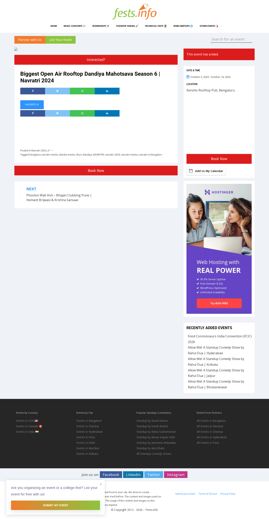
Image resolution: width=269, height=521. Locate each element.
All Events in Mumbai (210, 426)
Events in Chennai (87, 426)
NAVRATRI (98, 154)
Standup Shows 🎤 (127, 25)
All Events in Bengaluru (211, 421)
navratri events (129, 154)
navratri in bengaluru (150, 154)
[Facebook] (32, 91)
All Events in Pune (208, 443)
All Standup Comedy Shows (153, 454)
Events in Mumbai (87, 448)
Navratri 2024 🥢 (40, 150)
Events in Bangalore (89, 421)
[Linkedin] (107, 91)
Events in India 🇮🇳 (27, 432)
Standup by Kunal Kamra (152, 421)
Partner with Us (30, 40)
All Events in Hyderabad (211, 437)
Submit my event (55, 505)
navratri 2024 (112, 154)
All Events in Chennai (210, 432)
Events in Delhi (85, 443)
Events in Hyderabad (89, 432)
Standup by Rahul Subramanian (156, 432)
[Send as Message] (82, 91)
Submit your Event (185, 493)
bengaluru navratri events (43, 154)
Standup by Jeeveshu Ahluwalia (156, 443)
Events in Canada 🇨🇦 (29, 426)
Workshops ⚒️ (100, 25)
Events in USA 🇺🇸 (27, 421)
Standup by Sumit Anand (152, 426)
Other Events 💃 (209, 25)
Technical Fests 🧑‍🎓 (156, 25)
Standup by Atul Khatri (150, 448)
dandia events (67, 154)
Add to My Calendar (209, 171)
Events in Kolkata (87, 454)
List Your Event (60, 40)
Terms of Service (208, 493)
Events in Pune (85, 437)
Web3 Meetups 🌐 (183, 25)
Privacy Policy (227, 493)
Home (53, 25)
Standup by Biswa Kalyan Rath (155, 437)
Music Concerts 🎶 (75, 25)
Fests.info (152, 510)
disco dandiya (84, 154)
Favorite (30, 104)
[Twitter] (57, 91)
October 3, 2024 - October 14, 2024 (210, 77)
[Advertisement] (92, 131)
